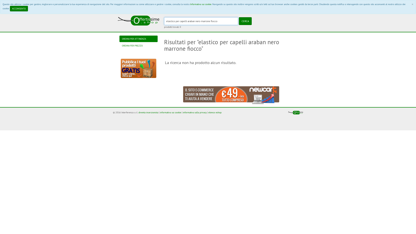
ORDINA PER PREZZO (132, 45)
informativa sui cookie (170, 112)
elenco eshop (215, 112)
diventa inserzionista (148, 112)
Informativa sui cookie (200, 4)
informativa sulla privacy (195, 112)
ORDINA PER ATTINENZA (134, 38)
